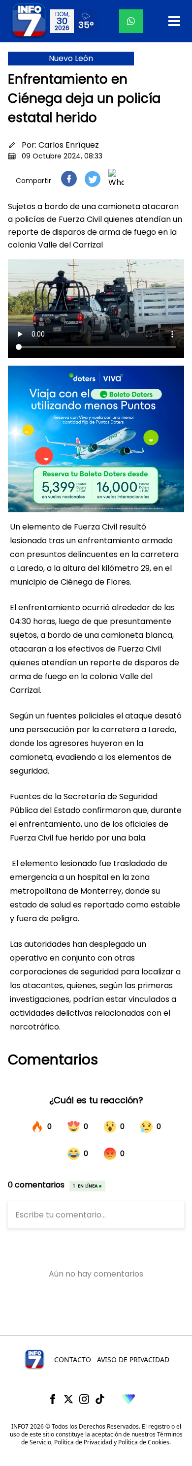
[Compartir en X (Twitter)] (92, 179)
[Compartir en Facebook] (69, 179)
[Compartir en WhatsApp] (116, 178)
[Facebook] (53, 1399)
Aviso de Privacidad (133, 1359)
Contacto (72, 1359)
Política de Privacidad (83, 1442)
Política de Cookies (143, 1442)
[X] (68, 1399)
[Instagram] (84, 1399)
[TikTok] (100, 1399)
